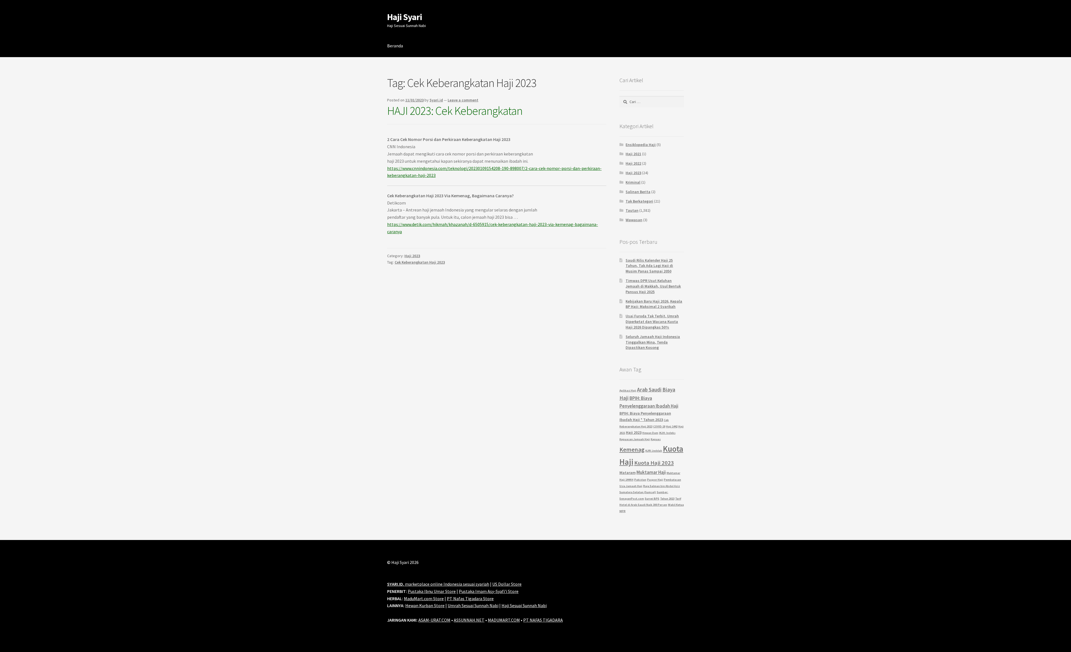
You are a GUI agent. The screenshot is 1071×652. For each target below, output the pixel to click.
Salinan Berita (638, 191)
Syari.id (436, 100)
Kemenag (632, 449)
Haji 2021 (633, 153)
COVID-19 (659, 426)
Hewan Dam (650, 433)
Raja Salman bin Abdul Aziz (661, 486)
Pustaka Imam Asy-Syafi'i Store (488, 591)
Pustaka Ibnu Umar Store (432, 591)
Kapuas (656, 439)
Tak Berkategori (639, 201)
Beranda (395, 45)
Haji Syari (404, 17)
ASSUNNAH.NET (469, 620)
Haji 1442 (671, 426)
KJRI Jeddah (653, 450)
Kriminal (633, 182)
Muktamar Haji (651, 472)
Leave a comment (463, 100)
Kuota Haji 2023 (654, 462)
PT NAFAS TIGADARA (543, 620)
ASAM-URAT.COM (434, 620)
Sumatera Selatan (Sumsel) (637, 492)
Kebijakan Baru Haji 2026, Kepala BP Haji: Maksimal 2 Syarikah (654, 304)
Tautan (632, 210)
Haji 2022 (633, 163)
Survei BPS (652, 498)
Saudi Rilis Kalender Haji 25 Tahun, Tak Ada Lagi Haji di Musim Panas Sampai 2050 (649, 266)
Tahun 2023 (667, 498)
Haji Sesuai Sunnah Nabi (524, 605)
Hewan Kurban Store (425, 605)
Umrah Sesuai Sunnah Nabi (473, 605)
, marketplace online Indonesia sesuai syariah (438, 584)
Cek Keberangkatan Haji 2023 (420, 262)
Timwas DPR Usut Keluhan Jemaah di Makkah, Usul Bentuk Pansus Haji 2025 (653, 286)
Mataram (627, 472)
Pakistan (640, 479)
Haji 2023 (412, 255)
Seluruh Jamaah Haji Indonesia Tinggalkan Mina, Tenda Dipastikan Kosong (653, 342)
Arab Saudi (649, 389)
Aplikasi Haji (627, 390)
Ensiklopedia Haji (641, 144)
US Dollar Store (507, 584)
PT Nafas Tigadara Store (470, 598)
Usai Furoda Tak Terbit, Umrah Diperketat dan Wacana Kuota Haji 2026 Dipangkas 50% (652, 321)
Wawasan (634, 219)
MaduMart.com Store (424, 598)
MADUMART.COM (504, 620)
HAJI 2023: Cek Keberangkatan (454, 110)
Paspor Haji (655, 479)
